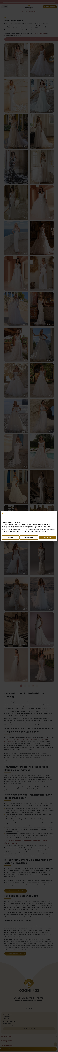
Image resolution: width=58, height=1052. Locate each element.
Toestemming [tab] (10, 517)
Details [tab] (29, 517)
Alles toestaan (47, 537)
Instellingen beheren (28, 537)
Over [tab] (48, 517)
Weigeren (10, 537)
